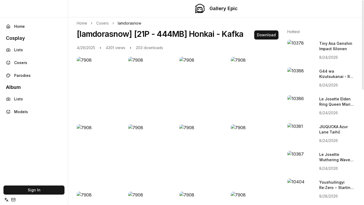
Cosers (20, 62)
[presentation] (216, 102)
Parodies (22, 75)
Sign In (34, 190)
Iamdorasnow (129, 23)
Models (21, 111)
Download (266, 35)
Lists (18, 50)
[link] (129, 23)
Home (19, 26)
